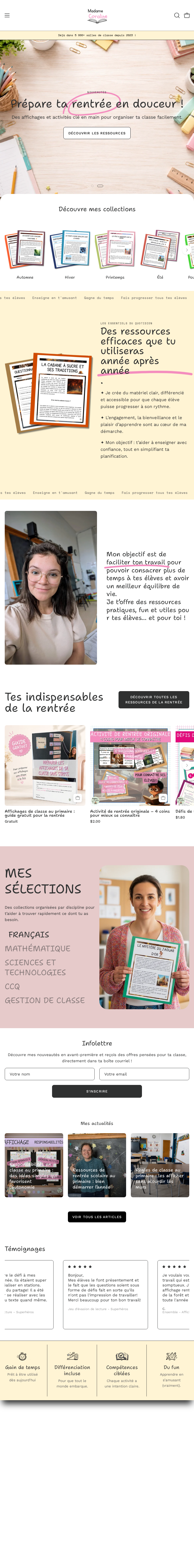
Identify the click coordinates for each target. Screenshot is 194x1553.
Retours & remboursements (32, 1489)
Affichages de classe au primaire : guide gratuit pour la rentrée (40, 813)
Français (29, 935)
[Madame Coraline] (97, 15)
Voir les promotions (97, 148)
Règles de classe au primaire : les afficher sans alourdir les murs (160, 1178)
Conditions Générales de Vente (35, 1497)
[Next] (187, 250)
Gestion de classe (45, 1000)
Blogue (108, 1432)
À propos (110, 1440)
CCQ (12, 986)
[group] (97, 35)
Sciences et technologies (35, 968)
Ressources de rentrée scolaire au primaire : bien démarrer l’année (94, 1178)
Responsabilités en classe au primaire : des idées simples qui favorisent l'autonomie (33, 1175)
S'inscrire (97, 1091)
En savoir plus (116, 467)
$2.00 (95, 821)
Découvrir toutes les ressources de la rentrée (153, 699)
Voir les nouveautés (97, 132)
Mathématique (38, 949)
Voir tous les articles (97, 1217)
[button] (176, 15)
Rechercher (16, 1472)
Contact (109, 1448)
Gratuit (11, 821)
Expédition (15, 1505)
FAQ (9, 1481)
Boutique (110, 1423)
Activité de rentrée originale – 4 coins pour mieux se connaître (130, 813)
